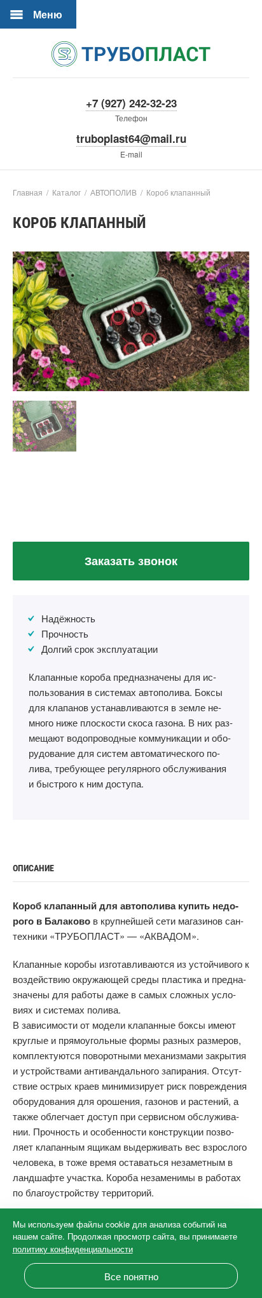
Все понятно (131, 1276)
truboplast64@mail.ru (131, 138)
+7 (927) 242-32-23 (131, 102)
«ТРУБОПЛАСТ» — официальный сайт (131, 54)
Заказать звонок (131, 560)
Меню (47, 14)
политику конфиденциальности (73, 1249)
